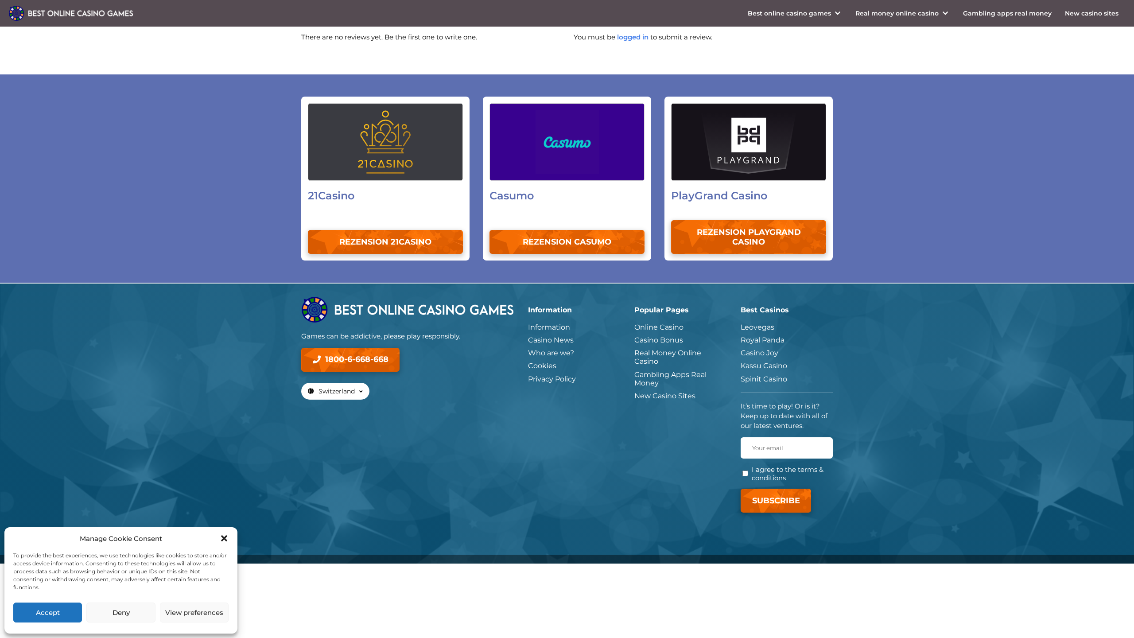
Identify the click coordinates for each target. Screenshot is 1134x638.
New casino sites (1091, 13)
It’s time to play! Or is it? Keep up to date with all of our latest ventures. (784, 416)
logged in (633, 37)
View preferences (194, 612)
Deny (121, 612)
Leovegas (757, 327)
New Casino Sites (664, 396)
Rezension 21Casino (385, 242)
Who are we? (551, 353)
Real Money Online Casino (667, 357)
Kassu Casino (764, 366)
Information (549, 327)
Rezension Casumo (567, 242)
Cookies (542, 366)
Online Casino (659, 327)
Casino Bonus (658, 340)
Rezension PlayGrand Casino (749, 237)
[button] (224, 538)
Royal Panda (762, 340)
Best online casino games (789, 13)
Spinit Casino (764, 379)
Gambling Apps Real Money (670, 378)
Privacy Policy (552, 379)
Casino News (551, 340)
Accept (48, 612)
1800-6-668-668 (356, 359)
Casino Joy (759, 353)
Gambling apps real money (1007, 13)
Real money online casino (897, 13)
